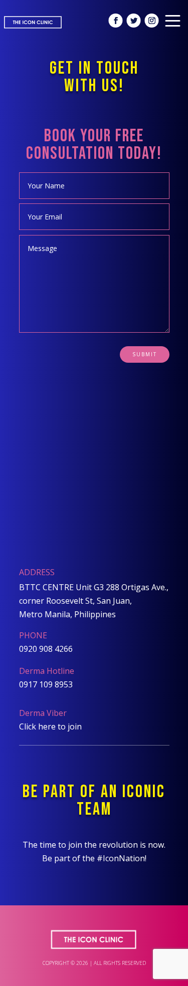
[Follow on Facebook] (116, 21)
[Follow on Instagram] (152, 21)
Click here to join (50, 726)
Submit (144, 354)
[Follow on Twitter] (134, 21)
